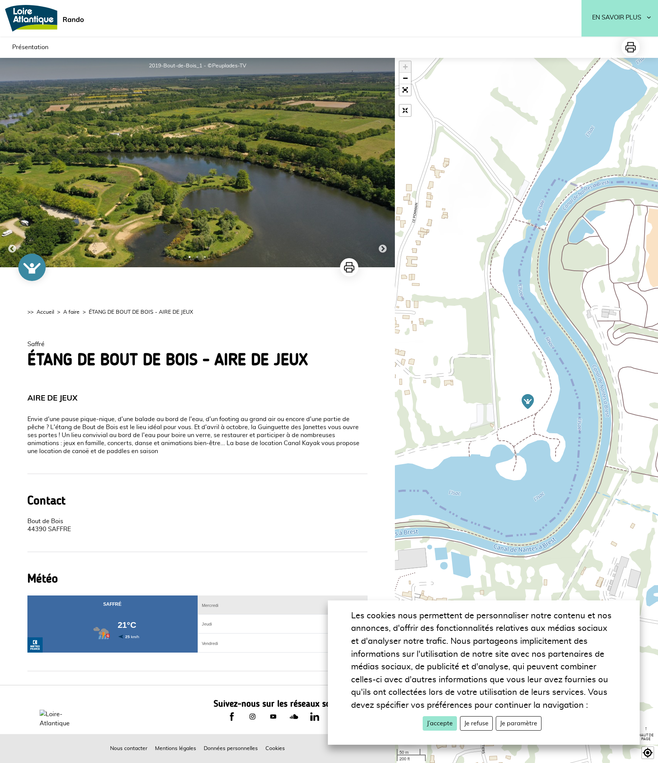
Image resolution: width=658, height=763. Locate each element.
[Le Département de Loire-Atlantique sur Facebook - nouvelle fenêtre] (232, 716)
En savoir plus (616, 17)
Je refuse (476, 723)
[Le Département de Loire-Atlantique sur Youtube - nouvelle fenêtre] (273, 716)
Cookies (275, 748)
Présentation (30, 47)
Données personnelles (231, 748)
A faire (71, 312)
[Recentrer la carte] (405, 110)
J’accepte (440, 723)
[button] (405, 90)
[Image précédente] (12, 162)
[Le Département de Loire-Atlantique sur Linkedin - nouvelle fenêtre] (314, 716)
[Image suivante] (383, 162)
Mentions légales (175, 748)
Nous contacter (128, 748)
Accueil (45, 312)
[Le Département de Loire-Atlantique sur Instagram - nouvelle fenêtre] (252, 716)
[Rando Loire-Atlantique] (47, 18)
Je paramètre (518, 723)
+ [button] (405, 67)
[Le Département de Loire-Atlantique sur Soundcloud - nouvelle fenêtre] (294, 716)
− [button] (405, 78)
